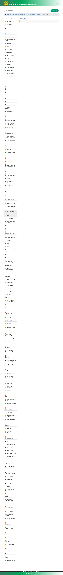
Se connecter (39, 571)
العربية (57, 3)
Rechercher (55, 10)
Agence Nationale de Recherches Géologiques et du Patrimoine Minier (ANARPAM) (26, 14)
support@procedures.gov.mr (29, 571)
